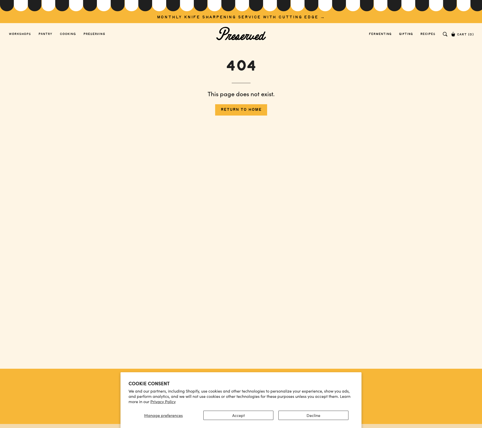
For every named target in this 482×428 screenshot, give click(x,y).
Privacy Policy (163, 401)
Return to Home (241, 110)
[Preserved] (241, 34)
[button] (445, 34)
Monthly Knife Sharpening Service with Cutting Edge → (241, 17)
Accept (238, 415)
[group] (241, 11)
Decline (313, 415)
